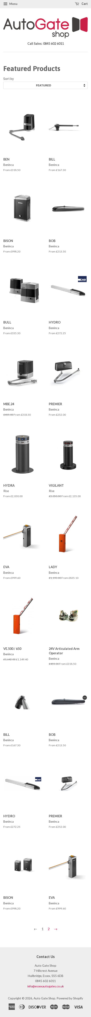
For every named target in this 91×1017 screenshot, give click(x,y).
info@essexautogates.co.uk (45, 986)
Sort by (8, 79)
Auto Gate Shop (44, 998)
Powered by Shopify (70, 998)
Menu (13, 4)
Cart (84, 4)
